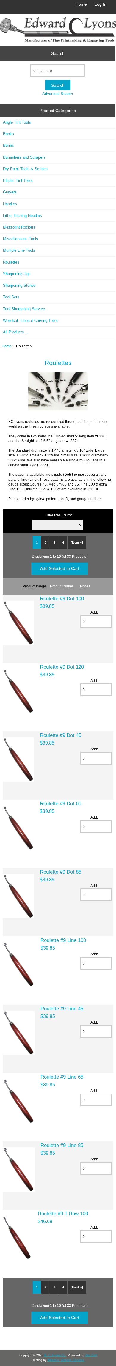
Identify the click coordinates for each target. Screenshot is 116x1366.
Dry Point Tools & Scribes (25, 169)
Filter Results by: (58, 515)
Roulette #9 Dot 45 (60, 735)
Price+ (85, 586)
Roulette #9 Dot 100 (62, 598)
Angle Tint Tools (17, 122)
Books (8, 134)
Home (81, 4)
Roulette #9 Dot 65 (60, 803)
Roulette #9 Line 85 (61, 1145)
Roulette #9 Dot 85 (60, 872)
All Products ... (16, 332)
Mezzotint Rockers (19, 227)
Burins (8, 145)
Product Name (61, 586)
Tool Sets (11, 297)
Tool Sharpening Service (24, 309)
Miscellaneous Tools (20, 239)
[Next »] (77, 542)
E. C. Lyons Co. (55, 1355)
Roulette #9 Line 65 (61, 1077)
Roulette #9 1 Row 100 (63, 1214)
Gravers (10, 192)
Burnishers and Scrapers (24, 157)
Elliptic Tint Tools (18, 180)
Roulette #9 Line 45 (61, 1008)
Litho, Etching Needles (22, 215)
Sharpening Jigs (17, 274)
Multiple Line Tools (19, 250)
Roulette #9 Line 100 (63, 940)
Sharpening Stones (19, 285)
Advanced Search (57, 94)
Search (58, 53)
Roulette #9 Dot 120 (62, 667)
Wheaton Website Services (65, 1360)
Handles (10, 204)
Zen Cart (91, 1355)
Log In (100, 4)
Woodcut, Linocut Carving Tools (30, 320)
